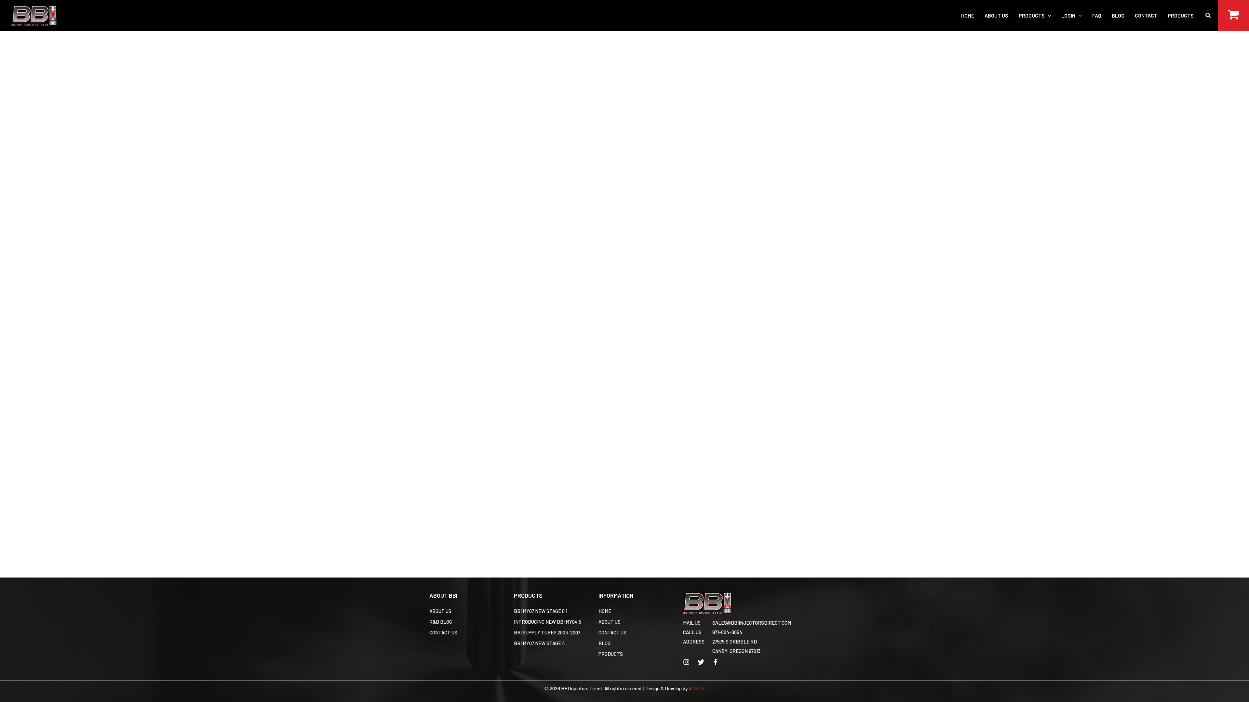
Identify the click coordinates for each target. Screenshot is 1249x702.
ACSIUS (697, 688)
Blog (604, 643)
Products (610, 654)
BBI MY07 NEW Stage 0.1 (540, 611)
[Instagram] (686, 662)
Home (604, 611)
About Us (440, 611)
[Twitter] (701, 662)
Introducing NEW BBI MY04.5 (547, 622)
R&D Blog (440, 622)
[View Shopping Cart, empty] (1233, 15)
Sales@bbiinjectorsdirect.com (751, 623)
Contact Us (443, 632)
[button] (1048, 15)
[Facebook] (715, 662)
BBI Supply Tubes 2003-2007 (547, 632)
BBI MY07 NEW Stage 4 (539, 643)
